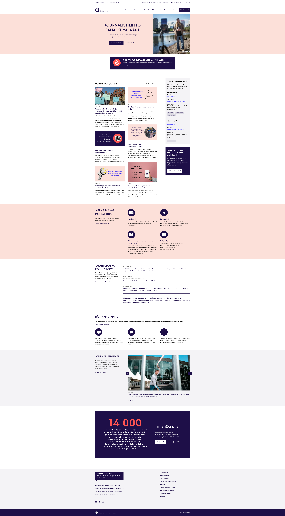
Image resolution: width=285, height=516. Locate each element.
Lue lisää (126, 65)
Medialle (162, 484)
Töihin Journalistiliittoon (167, 487)
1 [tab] (128, 400)
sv (186, 2)
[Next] (190, 373)
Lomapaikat (164, 219)
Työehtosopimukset (156, 2)
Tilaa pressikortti (145, 2)
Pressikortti (132, 219)
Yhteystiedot (165, 2)
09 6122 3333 (171, 125)
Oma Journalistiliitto (112, 2)
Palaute (162, 496)
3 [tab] (132, 400)
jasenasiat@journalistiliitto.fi (175, 129)
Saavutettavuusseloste (167, 490)
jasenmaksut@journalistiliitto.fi (115, 488)
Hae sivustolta (175, 2)
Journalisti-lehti (100, 372)
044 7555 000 (171, 96)
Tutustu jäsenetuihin (116, 42)
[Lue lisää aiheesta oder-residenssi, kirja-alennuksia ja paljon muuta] (131, 238)
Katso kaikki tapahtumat (102, 282)
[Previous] (127, 373)
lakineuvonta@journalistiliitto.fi (176, 101)
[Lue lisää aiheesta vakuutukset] (164, 238)
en (189, 2)
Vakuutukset (164, 241)
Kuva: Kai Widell (185, 51)
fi (184, 2)
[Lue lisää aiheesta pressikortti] (131, 216)
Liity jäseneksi (184, 9)
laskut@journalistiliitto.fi (111, 494)
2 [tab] (130, 400)
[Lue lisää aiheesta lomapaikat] (164, 216)
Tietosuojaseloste (165, 493)
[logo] (101, 12)
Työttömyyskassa (99, 2)
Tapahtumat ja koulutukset (168, 481)
